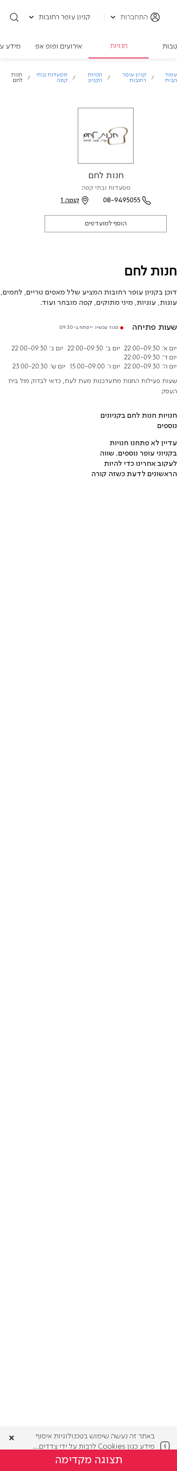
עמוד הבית (171, 77)
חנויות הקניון (95, 77)
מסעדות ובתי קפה (51, 77)
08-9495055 (121, 200)
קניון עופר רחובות (134, 77)
